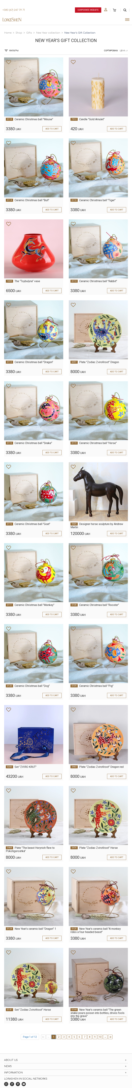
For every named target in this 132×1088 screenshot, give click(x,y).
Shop (19, 33)
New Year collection (48, 33)
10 (100, 1037)
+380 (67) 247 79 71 (14, 10)
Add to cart (52, 129)
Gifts (29, 33)
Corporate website (88, 10)
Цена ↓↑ (124, 50)
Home (8, 33)
